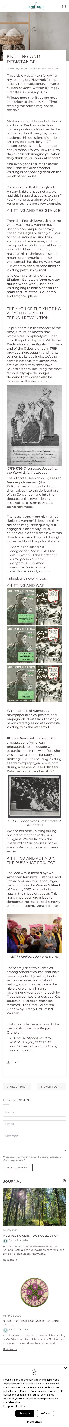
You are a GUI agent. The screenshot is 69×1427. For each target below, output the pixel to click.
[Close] (65, 1368)
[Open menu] (9, 6)
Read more (10, 1259)
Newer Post (51, 1086)
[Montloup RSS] (64, 1180)
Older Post (17, 1086)
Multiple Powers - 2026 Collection (31, 1235)
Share (15, 1062)
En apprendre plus (14, 1406)
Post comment (18, 1167)
